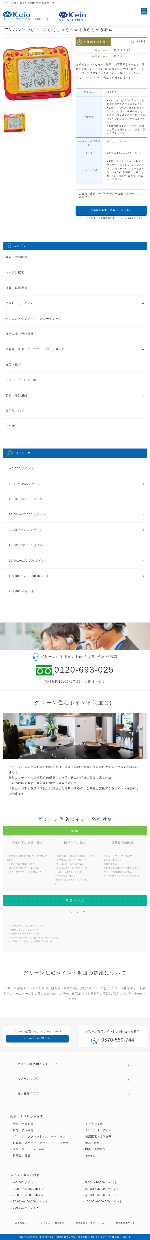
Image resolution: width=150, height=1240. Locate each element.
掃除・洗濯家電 (23, 1130)
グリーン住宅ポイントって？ (37, 1063)
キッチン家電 (94, 1123)
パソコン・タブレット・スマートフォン (39, 1136)
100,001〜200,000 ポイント (29, 576)
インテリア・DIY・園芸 (28, 1149)
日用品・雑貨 (22, 1155)
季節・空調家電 (23, 1123)
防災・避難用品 (95, 1149)
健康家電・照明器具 (98, 1136)
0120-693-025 (84, 669)
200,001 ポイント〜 (23, 591)
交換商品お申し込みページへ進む (111, 210)
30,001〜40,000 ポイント (27, 529)
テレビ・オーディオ (98, 1130)
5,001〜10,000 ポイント (26, 483)
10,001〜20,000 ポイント (27, 499)
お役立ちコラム (28, 1093)
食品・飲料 (92, 1142)
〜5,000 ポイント (21, 468)
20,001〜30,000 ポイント (27, 514)
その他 (89, 1155)
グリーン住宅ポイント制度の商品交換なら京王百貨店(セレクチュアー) (70, 1237)
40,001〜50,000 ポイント (27, 545)
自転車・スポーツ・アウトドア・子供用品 (41, 1142)
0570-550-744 (117, 1040)
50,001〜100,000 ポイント (28, 560)
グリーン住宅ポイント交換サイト (26, 19)
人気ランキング (28, 1078)
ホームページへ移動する (37, 1038)
